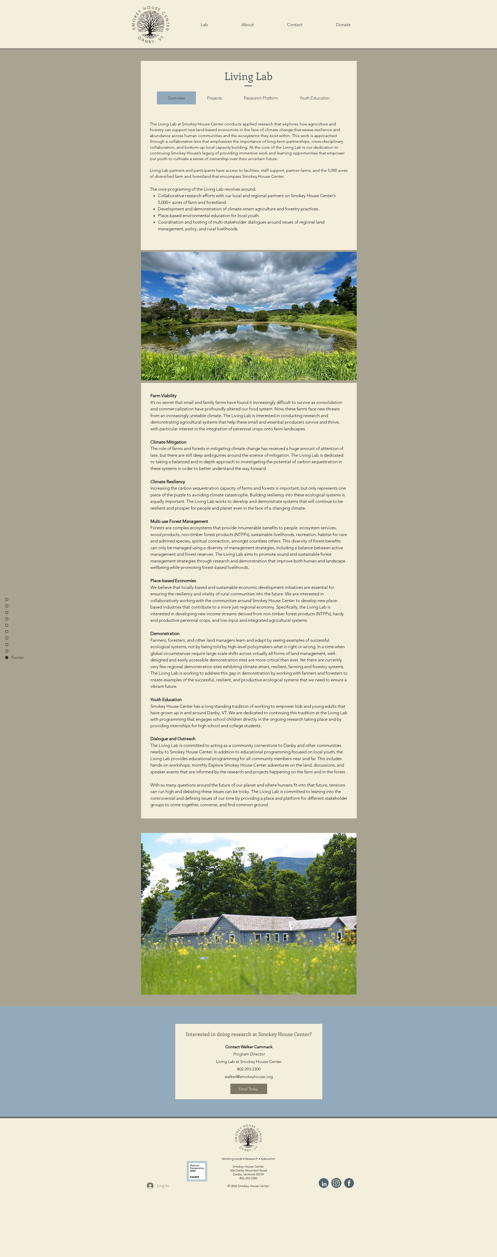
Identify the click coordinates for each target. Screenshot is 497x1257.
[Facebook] (349, 1183)
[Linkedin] (324, 1183)
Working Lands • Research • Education (248, 1159)
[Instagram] (336, 1183)
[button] (204, 24)
